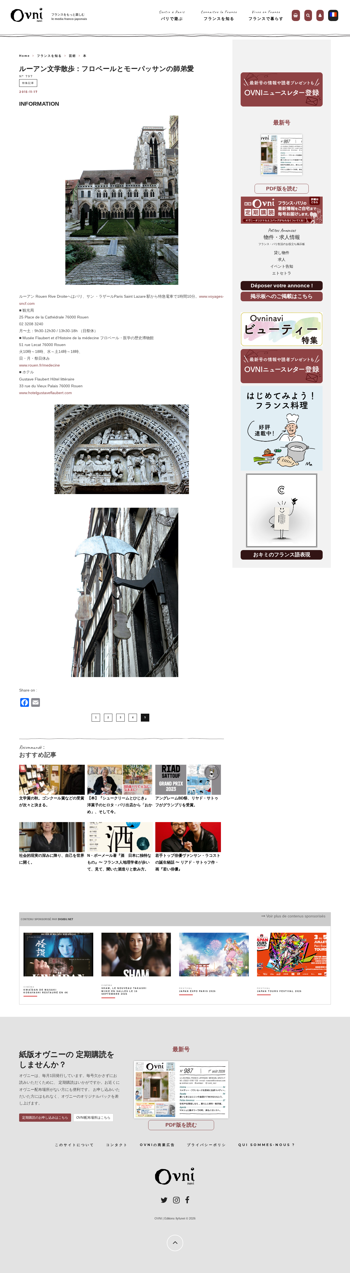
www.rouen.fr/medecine (39, 365)
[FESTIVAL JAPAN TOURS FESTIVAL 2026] (279, 1001)
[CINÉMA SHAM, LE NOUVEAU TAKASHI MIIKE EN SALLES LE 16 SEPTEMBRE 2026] (124, 1001)
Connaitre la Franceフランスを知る (219, 15)
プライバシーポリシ (206, 1145)
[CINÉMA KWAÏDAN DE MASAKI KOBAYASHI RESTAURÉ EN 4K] (46, 1001)
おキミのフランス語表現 (281, 554)
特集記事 (28, 82)
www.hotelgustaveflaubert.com (45, 393)
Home (24, 55)
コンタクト (117, 1145)
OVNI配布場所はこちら (93, 1118)
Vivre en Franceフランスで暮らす (266, 15)
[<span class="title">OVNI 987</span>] (282, 155)
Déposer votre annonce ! (282, 285)
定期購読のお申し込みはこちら (45, 1118)
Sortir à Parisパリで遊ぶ (172, 15)
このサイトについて (74, 1145)
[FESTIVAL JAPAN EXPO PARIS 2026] (197, 1001)
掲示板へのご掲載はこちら (281, 296)
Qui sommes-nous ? (266, 1145)
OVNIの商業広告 (157, 1145)
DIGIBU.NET (65, 919)
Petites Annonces (281, 237)
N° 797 (26, 76)
